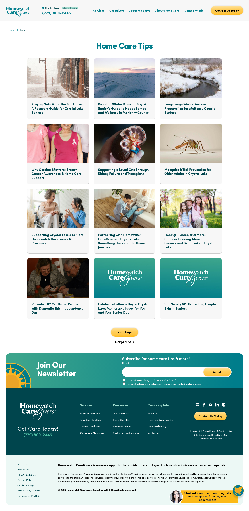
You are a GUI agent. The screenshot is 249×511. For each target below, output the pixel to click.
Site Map (22, 464)
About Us (152, 413)
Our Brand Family (157, 426)
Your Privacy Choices (28, 490)
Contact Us (153, 432)
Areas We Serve (139, 10)
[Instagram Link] (223, 405)
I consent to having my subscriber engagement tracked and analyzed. (163, 383)
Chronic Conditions (90, 426)
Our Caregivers (121, 413)
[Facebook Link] (204, 405)
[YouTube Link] (210, 405)
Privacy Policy (25, 480)
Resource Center (122, 426)
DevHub (35, 495)
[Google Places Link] (197, 405)
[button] (206, 505)
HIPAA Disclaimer (26, 475)
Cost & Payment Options (126, 432)
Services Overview (90, 413)
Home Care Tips (121, 420)
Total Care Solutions (90, 420)
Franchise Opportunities (160, 420)
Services (98, 10)
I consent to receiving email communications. (151, 380)
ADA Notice (23, 469)
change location (70, 8)
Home (12, 30)
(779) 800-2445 (56, 13)
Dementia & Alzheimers (92, 432)
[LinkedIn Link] (217, 405)
